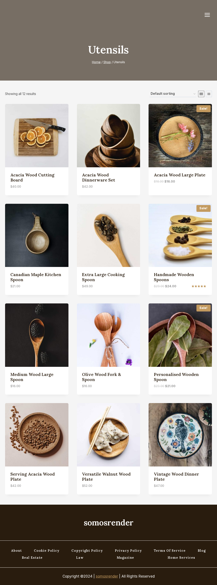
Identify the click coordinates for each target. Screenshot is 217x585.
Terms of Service (170, 551)
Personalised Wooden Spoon (176, 377)
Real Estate (32, 558)
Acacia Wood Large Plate (179, 174)
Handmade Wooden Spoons (174, 277)
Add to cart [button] (164, 194)
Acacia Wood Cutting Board (32, 177)
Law (79, 558)
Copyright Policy (87, 551)
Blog (202, 551)
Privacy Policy (128, 551)
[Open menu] (209, 14)
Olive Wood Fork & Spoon (101, 377)
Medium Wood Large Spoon (31, 377)
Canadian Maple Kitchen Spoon (35, 277)
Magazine (125, 558)
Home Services (181, 558)
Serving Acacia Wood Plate (32, 476)
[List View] (209, 94)
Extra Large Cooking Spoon (103, 277)
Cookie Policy (46, 551)
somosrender (107, 576)
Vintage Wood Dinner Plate (176, 476)
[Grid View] (201, 94)
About (16, 551)
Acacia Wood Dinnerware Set (98, 177)
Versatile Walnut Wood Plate (106, 476)
